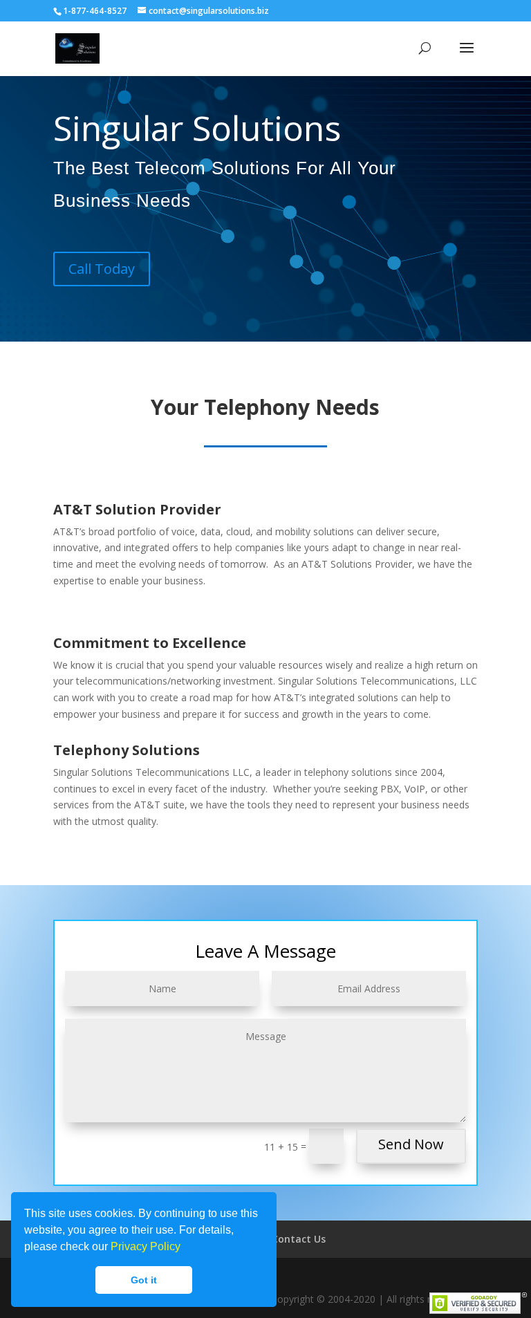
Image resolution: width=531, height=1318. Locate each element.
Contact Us (299, 1238)
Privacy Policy (145, 1246)
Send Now (411, 1144)
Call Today (101, 268)
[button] (185, 1248)
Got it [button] (144, 1279)
